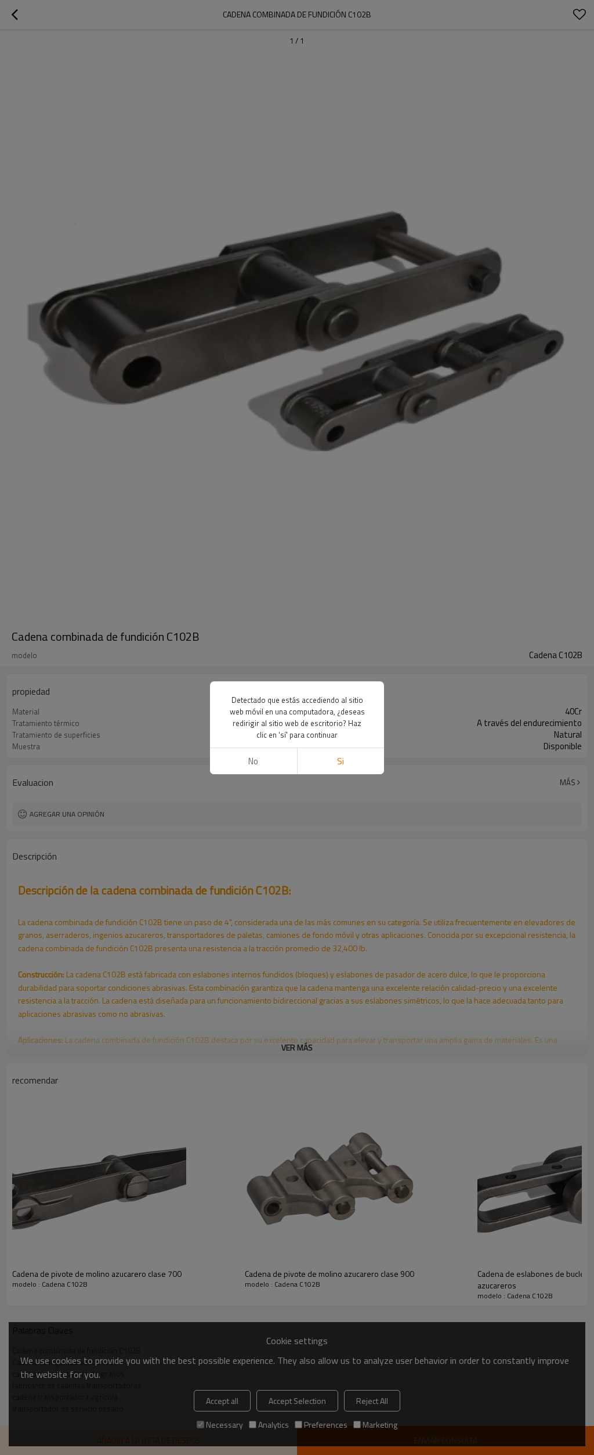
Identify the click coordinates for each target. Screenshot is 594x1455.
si (340, 761)
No (253, 761)
